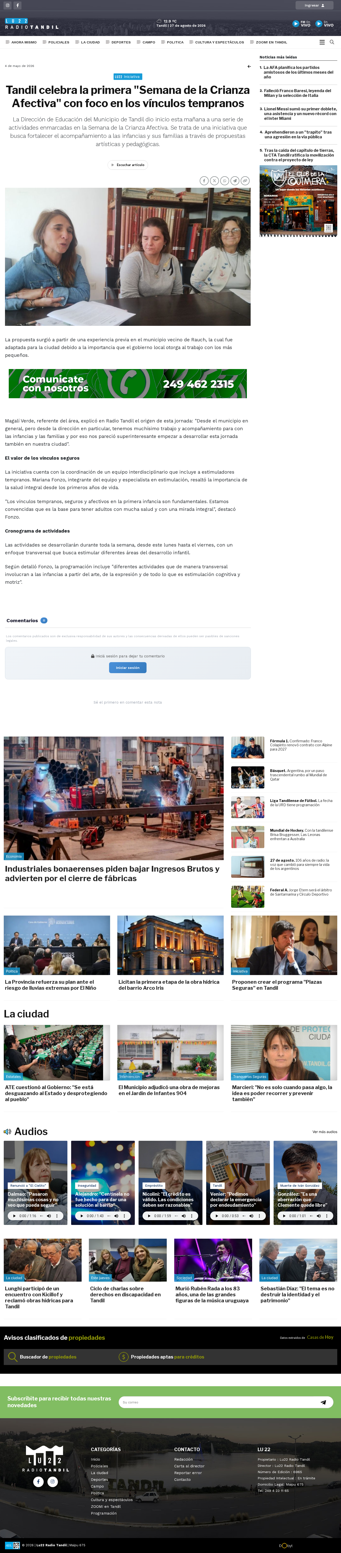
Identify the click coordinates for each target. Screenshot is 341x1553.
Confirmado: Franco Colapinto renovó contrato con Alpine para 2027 (301, 745)
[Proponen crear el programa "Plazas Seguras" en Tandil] (284, 945)
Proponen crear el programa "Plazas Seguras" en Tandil (277, 985)
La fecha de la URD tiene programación (301, 802)
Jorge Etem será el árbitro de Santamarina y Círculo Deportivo (301, 892)
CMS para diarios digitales (314, 1546)
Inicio (95, 1459)
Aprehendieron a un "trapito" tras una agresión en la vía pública (298, 134)
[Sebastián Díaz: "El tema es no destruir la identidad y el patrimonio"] (298, 1260)
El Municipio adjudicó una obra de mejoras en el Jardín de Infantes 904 (169, 1090)
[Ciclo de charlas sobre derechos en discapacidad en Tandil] (128, 1260)
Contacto (182, 1479)
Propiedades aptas (167, 1356)
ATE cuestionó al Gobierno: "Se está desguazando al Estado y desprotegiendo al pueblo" (56, 1093)
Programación (104, 1513)
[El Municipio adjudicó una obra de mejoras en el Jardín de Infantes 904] (170, 1053)
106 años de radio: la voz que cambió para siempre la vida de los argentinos (300, 864)
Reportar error (188, 1473)
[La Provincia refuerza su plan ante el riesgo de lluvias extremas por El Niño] (57, 945)
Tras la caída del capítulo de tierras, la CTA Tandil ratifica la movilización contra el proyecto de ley (299, 155)
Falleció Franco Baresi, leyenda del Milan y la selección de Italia (297, 93)
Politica (175, 42)
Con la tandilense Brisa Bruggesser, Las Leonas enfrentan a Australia (301, 834)
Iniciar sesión (128, 668)
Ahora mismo (24, 42)
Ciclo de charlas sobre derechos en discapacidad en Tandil (125, 1295)
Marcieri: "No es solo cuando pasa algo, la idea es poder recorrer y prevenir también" (282, 1093)
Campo (149, 42)
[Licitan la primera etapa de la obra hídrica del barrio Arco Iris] (170, 945)
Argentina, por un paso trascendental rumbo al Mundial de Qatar (298, 775)
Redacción (183, 1459)
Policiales (58, 42)
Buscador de (48, 1356)
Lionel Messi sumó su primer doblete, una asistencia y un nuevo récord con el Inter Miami (300, 114)
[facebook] (17, 5)
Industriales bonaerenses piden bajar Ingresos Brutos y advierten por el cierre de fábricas (112, 873)
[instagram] (7, 5)
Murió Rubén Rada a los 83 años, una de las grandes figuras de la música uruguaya (212, 1295)
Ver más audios (325, 1132)
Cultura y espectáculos (219, 42)
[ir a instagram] (52, 1482)
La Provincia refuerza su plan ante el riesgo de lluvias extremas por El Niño (50, 985)
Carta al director (189, 1466)
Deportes (121, 42)
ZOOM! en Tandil (271, 42)
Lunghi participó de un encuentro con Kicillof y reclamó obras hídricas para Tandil (39, 1298)
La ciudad (90, 42)
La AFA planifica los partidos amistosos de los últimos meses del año (298, 72)
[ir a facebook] (38, 1482)
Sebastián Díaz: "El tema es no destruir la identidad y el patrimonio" (298, 1295)
